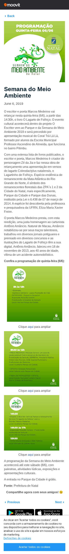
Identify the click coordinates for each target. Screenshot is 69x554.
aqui (30, 326)
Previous (13, 502)
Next (58, 502)
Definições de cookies (17, 538)
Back (11, 16)
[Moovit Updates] (34, 5)
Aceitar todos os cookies (34, 547)
